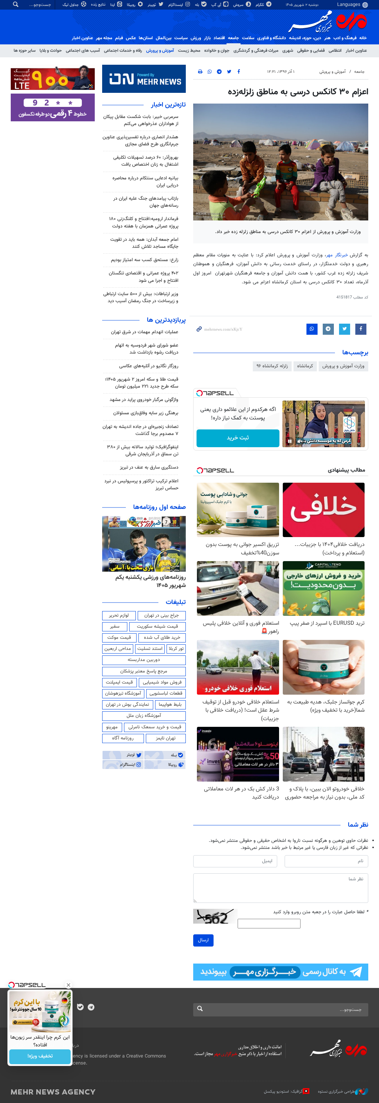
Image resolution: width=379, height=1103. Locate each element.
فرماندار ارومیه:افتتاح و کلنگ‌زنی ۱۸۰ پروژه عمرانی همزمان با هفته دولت (143, 222)
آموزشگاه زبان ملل (144, 715)
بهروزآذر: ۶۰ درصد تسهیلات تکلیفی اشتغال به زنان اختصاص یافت (145, 161)
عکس (131, 38)
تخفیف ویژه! (40, 1057)
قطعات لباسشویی (166, 693)
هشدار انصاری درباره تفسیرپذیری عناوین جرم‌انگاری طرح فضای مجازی (140, 141)
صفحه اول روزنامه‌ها (159, 507)
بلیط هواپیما (170, 704)
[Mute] (300, 441)
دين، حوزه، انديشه (305, 38)
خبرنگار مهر (337, 255)
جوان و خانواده (216, 50)
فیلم (119, 38)
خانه (363, 38)
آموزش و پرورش (160, 50)
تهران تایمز (165, 738)
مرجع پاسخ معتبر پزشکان (143, 671)
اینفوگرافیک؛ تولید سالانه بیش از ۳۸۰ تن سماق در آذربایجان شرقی (142, 450)
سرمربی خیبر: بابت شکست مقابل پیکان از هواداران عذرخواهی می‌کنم (140, 120)
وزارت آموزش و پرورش (343, 366)
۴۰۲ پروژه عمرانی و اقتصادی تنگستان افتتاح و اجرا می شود (143, 277)
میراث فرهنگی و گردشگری (256, 50)
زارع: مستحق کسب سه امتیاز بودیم (144, 260)
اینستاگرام (176, 5)
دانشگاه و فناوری (271, 38)
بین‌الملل (163, 38)
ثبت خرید (238, 438)
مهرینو (112, 727)
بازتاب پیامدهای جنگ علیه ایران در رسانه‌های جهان (145, 202)
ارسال (203, 940)
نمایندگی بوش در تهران (127, 704)
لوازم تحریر (119, 615)
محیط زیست (189, 50)
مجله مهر (104, 38)
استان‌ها (146, 38)
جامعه (233, 38)
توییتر (152, 5)
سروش (239, 5)
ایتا (113, 5)
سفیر (115, 626)
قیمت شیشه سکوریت (157, 626)
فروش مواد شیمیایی (162, 682)
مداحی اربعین (117, 648)
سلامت (248, 38)
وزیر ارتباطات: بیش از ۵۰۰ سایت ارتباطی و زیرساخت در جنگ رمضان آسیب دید (140, 297)
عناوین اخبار (356, 50)
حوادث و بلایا (51, 50)
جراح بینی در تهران (161, 615)
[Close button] (68, 985)
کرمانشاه (305, 366)
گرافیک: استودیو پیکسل (283, 1091)
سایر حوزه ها (25, 50)
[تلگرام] (90, 1008)
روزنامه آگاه (123, 738)
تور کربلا (176, 648)
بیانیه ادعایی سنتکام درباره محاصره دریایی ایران (145, 182)
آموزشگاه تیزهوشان (123, 693)
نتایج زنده (99, 4)
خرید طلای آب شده (162, 637)
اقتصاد (219, 38)
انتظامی (335, 50)
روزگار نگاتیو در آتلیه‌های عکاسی (148, 366)
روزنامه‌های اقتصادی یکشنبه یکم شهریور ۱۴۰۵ (148, 581)
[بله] (80, 1008)
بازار (207, 38)
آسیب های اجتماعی (83, 50)
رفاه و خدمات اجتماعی (123, 50)
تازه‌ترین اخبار (168, 105)
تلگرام (260, 5)
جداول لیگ (71, 5)
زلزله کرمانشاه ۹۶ (272, 366)
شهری (287, 50)
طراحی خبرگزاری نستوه (336, 1091)
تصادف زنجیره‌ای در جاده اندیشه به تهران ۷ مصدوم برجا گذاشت (140, 430)
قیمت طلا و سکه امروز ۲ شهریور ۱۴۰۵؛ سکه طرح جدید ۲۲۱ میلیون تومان (141, 383)
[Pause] (289, 441)
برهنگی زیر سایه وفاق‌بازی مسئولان (145, 413)
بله (197, 5)
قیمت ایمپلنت (119, 682)
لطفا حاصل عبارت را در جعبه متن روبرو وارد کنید (320, 912)
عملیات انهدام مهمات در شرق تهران (144, 332)
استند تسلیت (149, 648)
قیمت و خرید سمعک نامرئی (154, 727)
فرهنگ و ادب (344, 38)
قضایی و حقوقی (311, 50)
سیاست (181, 38)
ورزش (196, 38)
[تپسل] (199, 393)
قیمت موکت (119, 637)
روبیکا (132, 5)
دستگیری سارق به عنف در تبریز (149, 467)
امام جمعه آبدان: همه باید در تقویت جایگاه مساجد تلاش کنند (144, 243)
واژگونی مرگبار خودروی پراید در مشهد (144, 400)
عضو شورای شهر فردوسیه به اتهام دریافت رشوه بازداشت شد (146, 349)
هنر (327, 38)
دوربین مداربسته (144, 660)
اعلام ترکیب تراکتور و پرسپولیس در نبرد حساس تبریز (141, 485)
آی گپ (216, 5)
